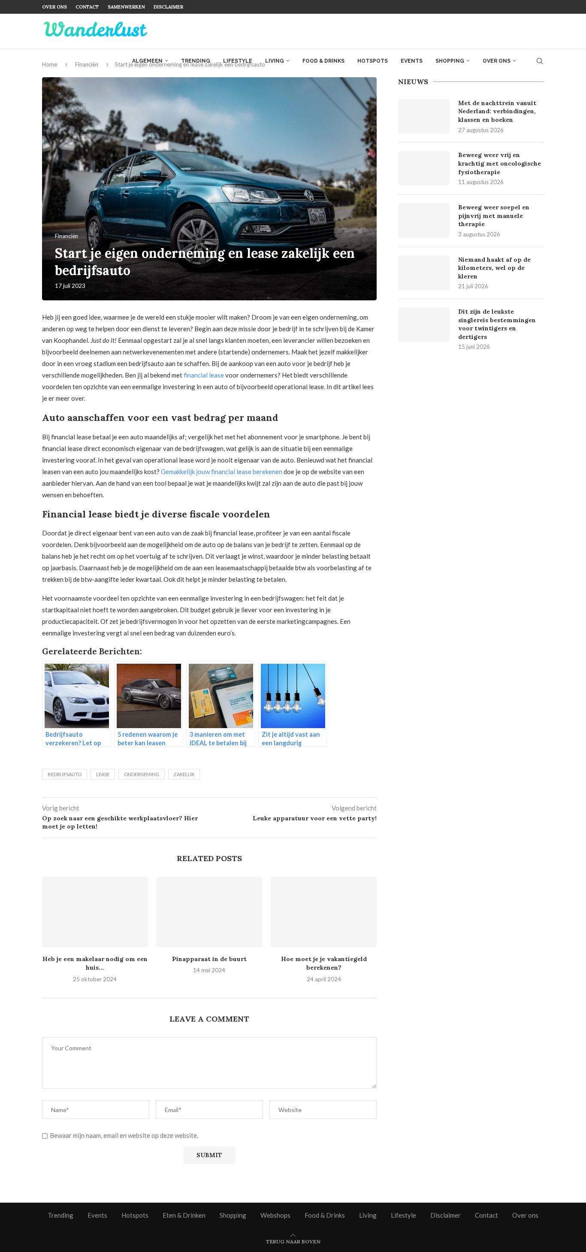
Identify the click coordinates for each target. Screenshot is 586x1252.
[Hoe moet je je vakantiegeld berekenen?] (324, 912)
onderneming (141, 774)
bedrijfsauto (65, 774)
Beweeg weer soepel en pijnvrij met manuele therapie (493, 215)
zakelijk (184, 774)
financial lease (204, 375)
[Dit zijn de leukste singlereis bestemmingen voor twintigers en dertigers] (424, 325)
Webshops (275, 1215)
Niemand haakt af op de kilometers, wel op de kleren (494, 268)
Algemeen (147, 61)
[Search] (539, 61)
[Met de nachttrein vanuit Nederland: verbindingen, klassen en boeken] (424, 116)
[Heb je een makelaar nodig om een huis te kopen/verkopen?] (95, 912)
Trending (195, 61)
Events (412, 61)
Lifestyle (237, 61)
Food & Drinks (323, 61)
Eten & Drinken (184, 1215)
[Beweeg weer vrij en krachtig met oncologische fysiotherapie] (424, 168)
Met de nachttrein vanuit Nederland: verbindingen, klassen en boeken (497, 111)
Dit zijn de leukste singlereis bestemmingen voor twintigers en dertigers (497, 324)
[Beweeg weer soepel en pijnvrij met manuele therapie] (424, 220)
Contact (87, 7)
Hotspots (372, 61)
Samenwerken (126, 7)
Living (274, 61)
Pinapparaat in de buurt (209, 959)
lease (102, 774)
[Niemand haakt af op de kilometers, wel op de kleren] (424, 273)
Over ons (54, 7)
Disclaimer (168, 7)
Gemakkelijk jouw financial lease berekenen (221, 471)
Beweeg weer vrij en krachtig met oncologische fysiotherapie (499, 163)
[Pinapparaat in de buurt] (210, 912)
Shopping (449, 61)
